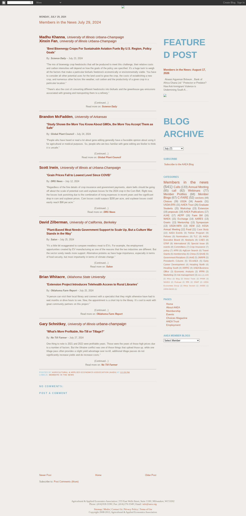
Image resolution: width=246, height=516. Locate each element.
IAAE (191, 257)
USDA (183, 201)
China (193, 254)
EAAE (202, 254)
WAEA (167, 218)
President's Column (173, 261)
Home (98, 475)
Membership (173, 310)
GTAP (166, 243)
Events (170, 314)
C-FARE (183, 197)
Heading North (197, 264)
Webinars (194, 190)
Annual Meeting (198, 187)
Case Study (203, 229)
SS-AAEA (193, 261)
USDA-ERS (170, 204)
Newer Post (45, 475)
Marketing (168, 275)
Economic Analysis (184, 271)
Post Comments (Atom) (66, 481)
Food (188, 229)
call (174, 190)
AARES (199, 218)
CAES (202, 240)
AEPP (181, 215)
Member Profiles (175, 194)
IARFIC (185, 268)
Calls (177, 187)
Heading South (171, 268)
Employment (173, 325)
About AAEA (173, 307)
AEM (191, 225)
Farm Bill (197, 215)
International (180, 243)
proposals (173, 211)
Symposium (202, 222)
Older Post (150, 475)
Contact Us (116, 509)
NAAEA (167, 282)
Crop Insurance (197, 247)
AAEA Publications (194, 211)
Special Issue (198, 243)
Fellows (167, 236)
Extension (203, 208)
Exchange (183, 218)
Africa (169, 279)
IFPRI (202, 271)
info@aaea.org (149, 504)
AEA (200, 275)
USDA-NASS (169, 289)
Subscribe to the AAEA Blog (179, 164)
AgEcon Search (190, 250)
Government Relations (174, 257)
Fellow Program (196, 233)
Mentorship (183, 222)
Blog (178, 279)
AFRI (176, 250)
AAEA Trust (187, 204)
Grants (167, 222)
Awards (198, 201)
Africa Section (189, 286)
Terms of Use (146, 509)
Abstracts (189, 240)
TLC (196, 236)
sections (199, 197)
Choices (168, 201)
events (167, 247)
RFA (187, 282)
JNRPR (201, 257)
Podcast (178, 282)
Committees (180, 247)
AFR (207, 275)
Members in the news (61, 375)
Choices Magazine (176, 318)
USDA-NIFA (175, 225)
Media (107, 509)
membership (180, 254)
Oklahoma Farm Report (109, 314)
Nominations (182, 236)
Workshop (185, 208)
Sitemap (98, 509)
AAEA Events (176, 233)
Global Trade (189, 279)
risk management (185, 275)
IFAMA (202, 279)
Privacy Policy (131, 509)
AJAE (167, 215)
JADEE (202, 286)
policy (166, 250)
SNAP (196, 282)
